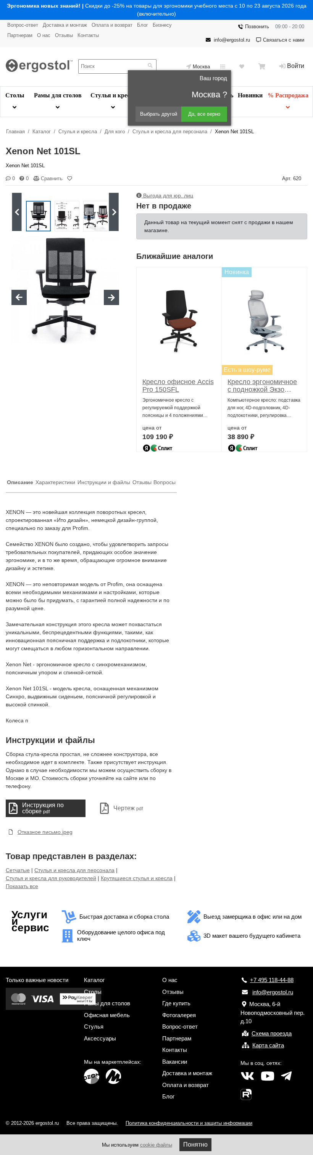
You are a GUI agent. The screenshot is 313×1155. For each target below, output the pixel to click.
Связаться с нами (283, 40)
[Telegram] (286, 1076)
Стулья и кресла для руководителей (51, 878)
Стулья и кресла (113, 95)
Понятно (195, 1144)
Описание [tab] (20, 482)
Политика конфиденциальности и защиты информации (189, 1123)
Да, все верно (204, 114)
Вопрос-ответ (22, 25)
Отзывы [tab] (142, 482)
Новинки (250, 95)
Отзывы (64, 35)
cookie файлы (156, 1145)
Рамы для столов (58, 95)
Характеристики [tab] (55, 482)
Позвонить (257, 26)
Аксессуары (100, 1038)
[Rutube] (246, 1095)
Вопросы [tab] (164, 482)
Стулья (93, 1026)
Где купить (176, 1003)
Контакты (88, 35)
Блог (142, 25)
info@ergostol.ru (232, 40)
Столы (14, 95)
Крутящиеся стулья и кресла (137, 878)
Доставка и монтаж (65, 25)
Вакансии (174, 1061)
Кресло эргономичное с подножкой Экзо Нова (262, 385)
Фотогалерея (179, 1015)
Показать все (22, 886)
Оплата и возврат (112, 25)
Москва (201, 66)
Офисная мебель (107, 1015)
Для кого (115, 131)
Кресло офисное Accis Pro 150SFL (178, 385)
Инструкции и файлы (103, 482)
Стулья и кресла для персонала (169, 131)
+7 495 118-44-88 (272, 980)
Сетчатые (18, 870)
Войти (295, 66)
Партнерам (19, 35)
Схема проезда (272, 1033)
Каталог (41, 131)
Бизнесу (162, 25)
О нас (43, 35)
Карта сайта (268, 1045)
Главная (15, 131)
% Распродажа (288, 95)
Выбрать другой (158, 114)
